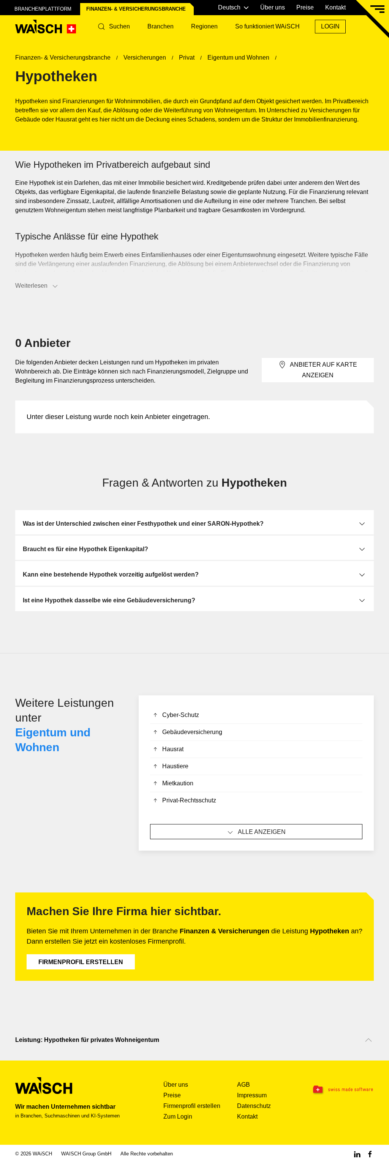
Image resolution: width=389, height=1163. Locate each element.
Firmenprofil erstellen (80, 962)
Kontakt (335, 7)
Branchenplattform (42, 9)
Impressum (252, 1095)
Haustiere (175, 766)
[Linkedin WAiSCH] (357, 1154)
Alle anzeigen (262, 832)
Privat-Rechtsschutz (189, 800)
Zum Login (177, 1116)
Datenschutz (254, 1106)
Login (330, 26)
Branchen (160, 26)
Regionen (204, 26)
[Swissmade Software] (342, 1089)
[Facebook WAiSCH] (370, 1154)
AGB (243, 1084)
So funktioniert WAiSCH (267, 26)
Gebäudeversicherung (192, 732)
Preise (305, 7)
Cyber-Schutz (180, 715)
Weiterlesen (31, 285)
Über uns (272, 7)
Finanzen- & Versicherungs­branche (136, 9)
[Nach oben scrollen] (368, 1040)
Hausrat (172, 749)
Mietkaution (177, 783)
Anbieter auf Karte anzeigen (323, 369)
